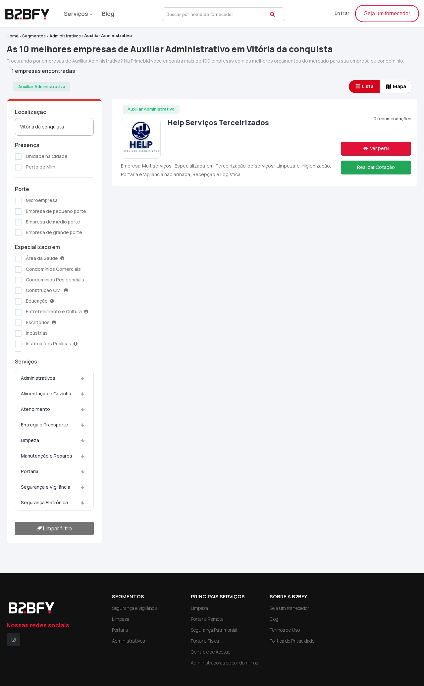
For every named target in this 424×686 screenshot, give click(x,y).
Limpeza (30, 440)
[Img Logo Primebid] (30, 12)
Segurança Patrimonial (214, 630)
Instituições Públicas (48, 343)
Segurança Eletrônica (44, 502)
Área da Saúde (42, 258)
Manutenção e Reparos (46, 456)
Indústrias (36, 333)
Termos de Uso (285, 630)
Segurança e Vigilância (45, 487)
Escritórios (38, 322)
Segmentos (34, 36)
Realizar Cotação (376, 167)
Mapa (399, 86)
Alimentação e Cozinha (46, 393)
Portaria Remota (207, 619)
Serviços (76, 14)
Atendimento (35, 409)
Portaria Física (205, 641)
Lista (368, 86)
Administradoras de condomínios (224, 663)
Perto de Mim (40, 167)
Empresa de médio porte (52, 222)
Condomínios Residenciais (54, 279)
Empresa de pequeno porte (55, 211)
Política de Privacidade (292, 641)
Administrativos (65, 36)
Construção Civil (44, 290)
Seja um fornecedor (387, 13)
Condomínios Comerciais (53, 269)
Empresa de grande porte (53, 232)
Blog (108, 14)
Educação (37, 301)
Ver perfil (379, 148)
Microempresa (41, 200)
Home (13, 36)
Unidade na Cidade (46, 156)
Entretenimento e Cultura (54, 311)
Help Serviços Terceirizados (218, 122)
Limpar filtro (57, 528)
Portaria (29, 471)
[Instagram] (13, 639)
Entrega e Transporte (44, 424)
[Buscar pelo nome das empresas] (272, 14)
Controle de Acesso (210, 652)
